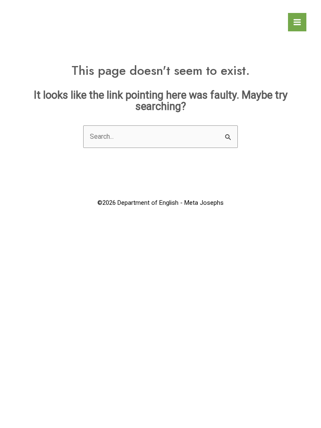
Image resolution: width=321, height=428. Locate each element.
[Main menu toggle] (297, 22)
